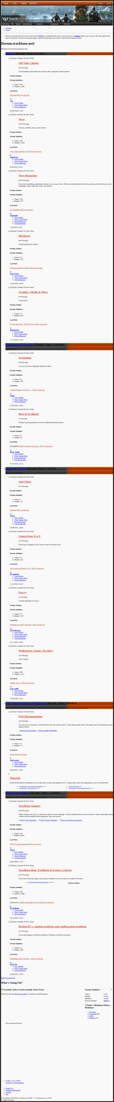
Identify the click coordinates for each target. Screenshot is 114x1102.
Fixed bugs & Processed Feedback (38, 882)
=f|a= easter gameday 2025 (19, 151)
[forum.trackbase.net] (12, 1090)
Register (101, 3)
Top (6, 1094)
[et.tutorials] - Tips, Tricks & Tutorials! (30, 786)
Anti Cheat (25, 481)
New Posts (33, 3)
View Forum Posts (20, 105)
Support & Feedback (17, 792)
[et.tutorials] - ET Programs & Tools (79, 788)
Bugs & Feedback (29, 414)
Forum (5, 3)
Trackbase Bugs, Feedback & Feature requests (45, 870)
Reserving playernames (28, 731)
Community (39, 24)
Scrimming (25, 357)
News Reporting (28, 175)
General (10, 53)
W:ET (14, 3)
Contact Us (9, 1088)
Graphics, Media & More (33, 292)
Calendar (18, 24)
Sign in (109, 3)
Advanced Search (27, 24)
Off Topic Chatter (29, 63)
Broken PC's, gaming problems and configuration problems (53, 926)
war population (15, 210)
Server (12, 754)
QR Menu (13, 95)
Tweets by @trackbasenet (14, 1083)
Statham (92, 1018)
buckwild (92, 1014)
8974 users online (21, 994)
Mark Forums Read (57, 28)
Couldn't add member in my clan (29, 902)
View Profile (18, 103)
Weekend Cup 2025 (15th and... (21, 625)
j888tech (107, 1001)
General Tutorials (73, 786)
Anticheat (13, 510)
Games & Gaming (15, 468)
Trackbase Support (29, 805)
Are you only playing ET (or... (20, 568)
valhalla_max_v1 (16, 683)
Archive (8, 1092)
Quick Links (67, 24)
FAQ (12, 24)
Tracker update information (47, 731)
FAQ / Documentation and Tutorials (25, 703)
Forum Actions (54, 24)
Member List (41, 28)
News (22, 119)
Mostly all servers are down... (29, 446)
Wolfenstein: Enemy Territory (36, 650)
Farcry (24, 3)
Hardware (24, 235)
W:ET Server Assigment (48, 820)
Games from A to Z (30, 536)
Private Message (20, 107)
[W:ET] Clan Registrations (19, 844)
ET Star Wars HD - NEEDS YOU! (22, 324)
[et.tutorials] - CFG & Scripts (27, 788)
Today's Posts (5, 24)
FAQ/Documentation (30, 716)
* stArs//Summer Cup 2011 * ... (21, 390)
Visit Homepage (20, 223)
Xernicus (92, 1012)
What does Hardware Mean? (20, 268)
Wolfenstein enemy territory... (20, 959)
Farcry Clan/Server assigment (71, 820)
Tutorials (15, 778)
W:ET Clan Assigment (28, 820)
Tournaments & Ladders (19, 344)
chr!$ (91, 1016)
